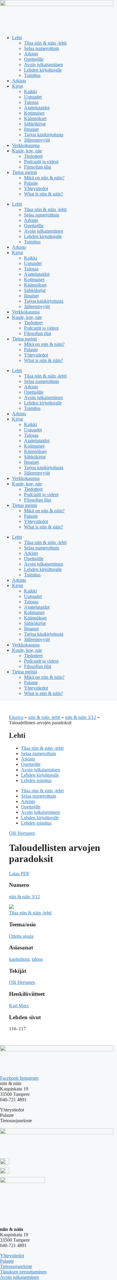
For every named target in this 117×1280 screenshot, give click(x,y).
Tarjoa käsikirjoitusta (43, 134)
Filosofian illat (37, 166)
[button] (19, 873)
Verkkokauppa (26, 145)
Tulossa (31, 102)
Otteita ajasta (21, 936)
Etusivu (16, 717)
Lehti (17, 37)
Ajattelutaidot (37, 107)
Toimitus (32, 75)
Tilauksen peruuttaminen (23, 1271)
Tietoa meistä (24, 172)
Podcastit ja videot (41, 161)
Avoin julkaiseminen (43, 64)
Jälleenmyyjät (37, 140)
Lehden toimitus (36, 780)
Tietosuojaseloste (16, 1266)
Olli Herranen (22, 833)
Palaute (31, 183)
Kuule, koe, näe (27, 150)
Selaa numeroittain (41, 48)
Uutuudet (33, 96)
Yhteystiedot (36, 188)
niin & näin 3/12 (80, 717)
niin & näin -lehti (44, 717)
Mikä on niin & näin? (44, 177)
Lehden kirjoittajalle (43, 69)
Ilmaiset (31, 129)
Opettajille (34, 59)
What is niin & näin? (43, 193)
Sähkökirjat (35, 123)
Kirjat (17, 86)
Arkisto (31, 53)
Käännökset (35, 118)
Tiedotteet (33, 156)
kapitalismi (19, 959)
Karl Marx (19, 1005)
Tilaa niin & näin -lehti (45, 43)
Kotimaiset (34, 113)
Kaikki (30, 91)
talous (37, 959)
